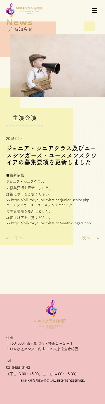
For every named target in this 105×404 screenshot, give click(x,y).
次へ (86, 238)
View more (52, 277)
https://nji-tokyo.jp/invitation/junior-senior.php (50, 200)
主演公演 (24, 118)
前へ (18, 238)
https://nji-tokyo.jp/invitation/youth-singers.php (51, 223)
